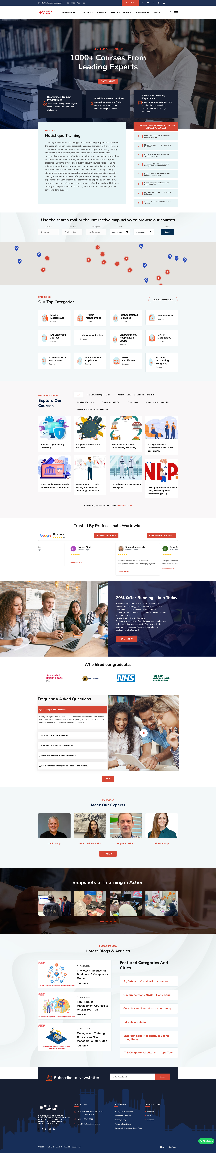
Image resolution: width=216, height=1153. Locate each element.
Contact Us (130, 3)
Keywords (48, 227)
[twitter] (148, 3)
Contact (150, 1120)
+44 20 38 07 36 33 (77, 3)
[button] (19, 261)
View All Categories (163, 300)
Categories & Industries (124, 1112)
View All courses (123, 505)
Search (167, 232)
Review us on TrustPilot (161, 536)
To (144, 227)
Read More (81, 983)
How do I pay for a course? (53, 710)
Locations (86, 12)
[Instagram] (159, 3)
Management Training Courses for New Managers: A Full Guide (92, 1037)
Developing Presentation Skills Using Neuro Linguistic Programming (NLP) (162, 490)
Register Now (126, 639)
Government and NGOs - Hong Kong (147, 995)
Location (72, 227)
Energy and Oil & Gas (111, 402)
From (120, 227)
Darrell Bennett (128, 843)
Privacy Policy (120, 1120)
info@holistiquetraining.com (51, 3)
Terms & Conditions (123, 1124)
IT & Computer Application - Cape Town (148, 1052)
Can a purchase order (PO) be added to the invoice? (64, 766)
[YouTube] (164, 3)
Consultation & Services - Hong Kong (147, 1008)
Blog (162, 1147)
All (78, 395)
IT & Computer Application (98, 395)
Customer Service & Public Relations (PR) (135, 395)
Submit (167, 227)
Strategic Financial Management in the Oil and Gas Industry (160, 447)
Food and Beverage (86, 402)
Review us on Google (106, 536)
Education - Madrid (135, 1022)
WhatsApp (208, 1141)
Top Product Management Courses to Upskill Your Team (92, 1005)
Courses (100, 12)
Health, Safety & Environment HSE (92, 410)
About (126, 12)
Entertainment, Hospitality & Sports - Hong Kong (147, 1037)
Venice (157, 12)
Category (96, 227)
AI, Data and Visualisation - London (146, 981)
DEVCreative (76, 1147)
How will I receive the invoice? (54, 735)
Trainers (108, 854)
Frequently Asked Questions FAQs (128, 1128)
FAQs (108, 778)
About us (150, 1112)
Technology (132, 402)
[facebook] (143, 3)
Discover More (108, 81)
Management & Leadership (157, 402)
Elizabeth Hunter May (164, 843)
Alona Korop (92, 843)
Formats (113, 12)
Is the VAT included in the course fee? (58, 756)
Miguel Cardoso (57, 843)
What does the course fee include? (57, 745)
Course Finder (68, 12)
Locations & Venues (123, 1116)
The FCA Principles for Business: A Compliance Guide (92, 974)
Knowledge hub (142, 12)
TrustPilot (45, 568)
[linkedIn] (154, 3)
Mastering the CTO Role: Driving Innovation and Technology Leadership (88, 487)
